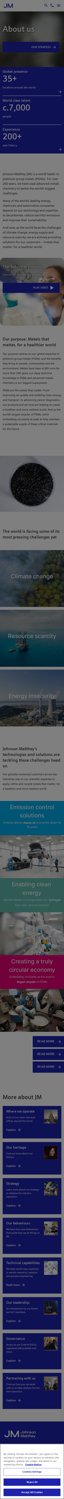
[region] (32, 1471)
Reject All (32, 1482)
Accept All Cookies (32, 1492)
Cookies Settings (32, 1471)
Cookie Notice (33, 1464)
